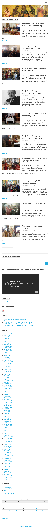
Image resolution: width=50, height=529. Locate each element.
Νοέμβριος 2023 (8, 385)
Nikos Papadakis (18, 525)
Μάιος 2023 (6, 394)
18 (9, 510)
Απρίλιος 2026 (7, 340)
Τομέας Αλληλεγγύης (9, 495)
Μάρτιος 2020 (7, 454)
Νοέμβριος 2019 (8, 460)
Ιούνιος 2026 (7, 336)
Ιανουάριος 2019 (8, 475)
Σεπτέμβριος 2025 (8, 350)
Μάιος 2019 (6, 469)
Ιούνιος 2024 (7, 374)
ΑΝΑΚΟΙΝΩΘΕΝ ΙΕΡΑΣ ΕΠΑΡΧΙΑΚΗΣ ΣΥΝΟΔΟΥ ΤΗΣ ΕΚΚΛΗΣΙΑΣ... (19, 325)
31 (3, 515)
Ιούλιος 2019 (7, 466)
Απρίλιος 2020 (7, 452)
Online (5, 302)
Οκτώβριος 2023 (8, 386)
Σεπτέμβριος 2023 (8, 388)
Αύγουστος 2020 (8, 446)
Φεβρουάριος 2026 (8, 343)
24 (3, 513)
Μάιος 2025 (6, 357)
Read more (4, 40)
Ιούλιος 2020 (7, 447)
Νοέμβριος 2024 (8, 366)
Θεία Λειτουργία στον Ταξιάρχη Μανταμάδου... (15, 319)
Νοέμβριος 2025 (8, 347)
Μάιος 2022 (6, 413)
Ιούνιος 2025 (7, 355)
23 (42, 510)
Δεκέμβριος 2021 (8, 421)
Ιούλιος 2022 (7, 410)
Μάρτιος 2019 (7, 472)
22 (36, 510)
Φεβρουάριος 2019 (8, 474)
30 (42, 513)
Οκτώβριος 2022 (8, 405)
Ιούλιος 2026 (7, 335)
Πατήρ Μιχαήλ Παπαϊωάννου (40, 525)
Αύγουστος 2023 (8, 390)
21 (29, 510)
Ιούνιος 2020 (7, 449)
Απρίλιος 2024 (7, 377)
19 (16, 510)
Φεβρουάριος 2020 (8, 455)
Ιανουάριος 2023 (8, 400)
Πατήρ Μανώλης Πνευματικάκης (25, 526)
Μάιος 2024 (6, 375)
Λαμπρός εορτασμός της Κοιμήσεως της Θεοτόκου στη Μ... (18, 322)
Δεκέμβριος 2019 (8, 458)
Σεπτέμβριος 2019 (8, 463)
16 (42, 508)
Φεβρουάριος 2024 (8, 380)
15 (36, 508)
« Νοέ (3, 518)
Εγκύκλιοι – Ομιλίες (8, 488)
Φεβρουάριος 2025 (8, 361)
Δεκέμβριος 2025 (8, 346)
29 (36, 513)
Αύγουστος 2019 (8, 464)
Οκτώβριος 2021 (8, 424)
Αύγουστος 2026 (8, 333)
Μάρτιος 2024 (7, 379)
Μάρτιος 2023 (7, 397)
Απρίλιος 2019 (7, 471)
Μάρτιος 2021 (7, 435)
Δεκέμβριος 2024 (8, 365)
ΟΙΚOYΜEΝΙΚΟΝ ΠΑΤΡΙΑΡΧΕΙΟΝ (11, 256)
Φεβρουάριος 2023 (8, 399)
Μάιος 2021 (6, 432)
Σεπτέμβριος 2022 (8, 407)
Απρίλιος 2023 (7, 396)
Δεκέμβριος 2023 (8, 383)
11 (9, 508)
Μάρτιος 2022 (7, 416)
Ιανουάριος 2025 (8, 363)
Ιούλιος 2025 (7, 354)
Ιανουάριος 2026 (8, 344)
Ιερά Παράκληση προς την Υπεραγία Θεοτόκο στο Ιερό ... (17, 323)
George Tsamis (11, 525)
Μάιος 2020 (6, 450)
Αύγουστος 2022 (8, 408)
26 (16, 513)
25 (9, 513)
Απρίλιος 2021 (7, 433)
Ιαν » (7, 518)
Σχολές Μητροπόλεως (9, 493)
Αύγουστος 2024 (8, 371)
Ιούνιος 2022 (7, 411)
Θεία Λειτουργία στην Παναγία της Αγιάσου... (14, 320)
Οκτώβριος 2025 (8, 349)
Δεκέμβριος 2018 (8, 477)
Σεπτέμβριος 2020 (8, 444)
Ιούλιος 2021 (7, 429)
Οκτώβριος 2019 (8, 461)
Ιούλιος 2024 (7, 372)
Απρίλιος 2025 (7, 358)
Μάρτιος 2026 (7, 341)
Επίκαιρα (33, 27)
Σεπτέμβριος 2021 (8, 425)
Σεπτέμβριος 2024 (8, 369)
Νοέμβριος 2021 (8, 422)
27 (23, 513)
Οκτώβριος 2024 (8, 368)
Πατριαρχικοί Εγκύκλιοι (9, 491)
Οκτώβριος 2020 (8, 443)
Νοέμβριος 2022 (8, 404)
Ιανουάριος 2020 (8, 457)
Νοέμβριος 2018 (8, 479)
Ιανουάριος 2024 (8, 382)
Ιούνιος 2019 (7, 468)
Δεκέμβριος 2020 (8, 439)
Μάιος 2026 (6, 338)
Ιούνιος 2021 (7, 430)
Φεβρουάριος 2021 (8, 436)
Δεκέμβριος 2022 (8, 402)
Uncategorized (7, 487)
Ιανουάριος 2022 (8, 419)
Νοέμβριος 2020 (8, 441)
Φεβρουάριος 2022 (8, 418)
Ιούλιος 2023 (7, 391)
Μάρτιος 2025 (7, 360)
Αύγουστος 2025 (8, 352)
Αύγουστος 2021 (8, 427)
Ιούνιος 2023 (7, 393)
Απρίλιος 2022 (7, 415)
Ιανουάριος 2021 (8, 438)
